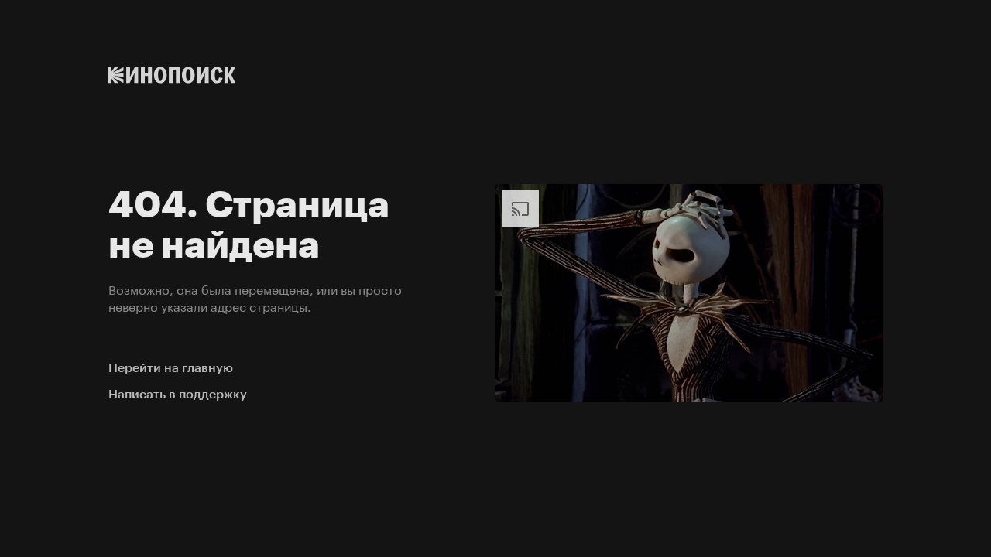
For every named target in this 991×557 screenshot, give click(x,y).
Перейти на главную (170, 368)
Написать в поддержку (177, 394)
